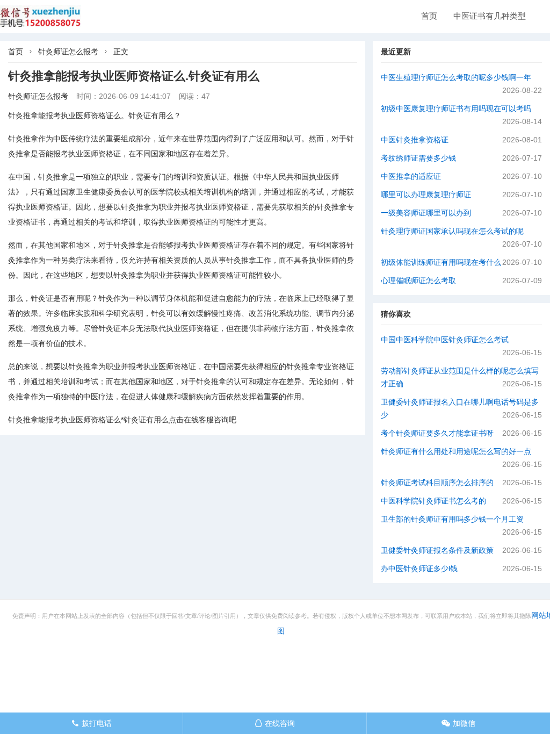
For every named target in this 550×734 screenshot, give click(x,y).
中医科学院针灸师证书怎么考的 (433, 500)
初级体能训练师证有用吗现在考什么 (441, 262)
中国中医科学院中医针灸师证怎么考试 (445, 339)
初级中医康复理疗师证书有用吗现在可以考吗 (456, 108)
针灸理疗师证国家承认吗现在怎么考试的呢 (452, 231)
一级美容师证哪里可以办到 (426, 212)
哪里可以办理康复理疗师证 (426, 194)
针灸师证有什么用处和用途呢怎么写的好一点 (456, 451)
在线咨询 (275, 723)
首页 (429, 15)
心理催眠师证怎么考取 (418, 280)
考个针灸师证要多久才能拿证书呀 (437, 433)
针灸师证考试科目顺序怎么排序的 (437, 482)
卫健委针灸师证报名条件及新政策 (437, 550)
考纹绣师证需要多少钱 (418, 158)
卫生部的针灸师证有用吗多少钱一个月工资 (452, 519)
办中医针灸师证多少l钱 (419, 568)
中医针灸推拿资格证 (414, 139)
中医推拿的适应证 (411, 176)
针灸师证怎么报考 (68, 51)
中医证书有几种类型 (489, 15)
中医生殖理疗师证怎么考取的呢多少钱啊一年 (456, 77)
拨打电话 (91, 723)
